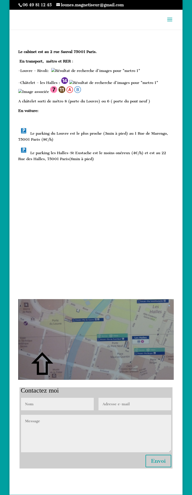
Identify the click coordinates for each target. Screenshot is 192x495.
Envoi (158, 461)
